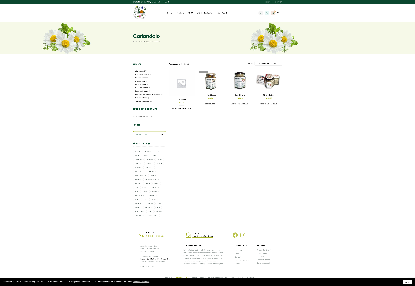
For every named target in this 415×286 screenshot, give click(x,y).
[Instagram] (242, 235)
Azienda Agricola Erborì (183, 277)
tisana (150, 211)
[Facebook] (235, 235)
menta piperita (139, 195)
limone (144, 187)
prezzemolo (138, 203)
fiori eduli (138, 183)
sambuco (138, 207)
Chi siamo (180, 13)
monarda (152, 195)
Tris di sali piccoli (269, 95)
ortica (146, 199)
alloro (157, 151)
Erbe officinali (221, 13)
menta (154, 191)
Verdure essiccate (142, 101)
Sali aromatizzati (141, 98)
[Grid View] (248, 63)
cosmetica (149, 163)
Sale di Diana (240, 95)
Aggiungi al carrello (180, 108)
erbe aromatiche (140, 175)
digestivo (138, 167)
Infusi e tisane (140, 84)
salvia (159, 203)
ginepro (147, 183)
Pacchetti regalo (141, 91)
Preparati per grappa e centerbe (147, 94)
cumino (159, 163)
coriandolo (138, 163)
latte (136, 187)
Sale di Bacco (211, 95)
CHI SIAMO (268, 2)
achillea (137, 151)
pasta (154, 199)
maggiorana (155, 187)
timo (158, 207)
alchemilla (147, 151)
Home (169, 13)
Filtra (163, 134)
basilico (146, 155)
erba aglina (138, 171)
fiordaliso (138, 179)
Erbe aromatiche (141, 78)
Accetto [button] (407, 282)
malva (137, 191)
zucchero (138, 215)
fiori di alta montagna (152, 179)
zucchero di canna (151, 215)
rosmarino (150, 203)
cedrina (159, 159)
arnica (137, 155)
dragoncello (149, 167)
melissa (145, 191)
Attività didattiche (204, 13)
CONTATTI (278, 2)
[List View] (251, 63)
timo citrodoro (139, 211)
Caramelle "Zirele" (142, 74)
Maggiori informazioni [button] (141, 282)
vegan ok (159, 211)
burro (154, 155)
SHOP (190, 13)
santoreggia (149, 207)
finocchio (153, 175)
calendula (138, 159)
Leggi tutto (210, 104)
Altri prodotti (140, 71)
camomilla (149, 159)
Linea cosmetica (141, 88)
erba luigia (150, 171)
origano (137, 199)
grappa (156, 183)
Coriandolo (181, 99)
